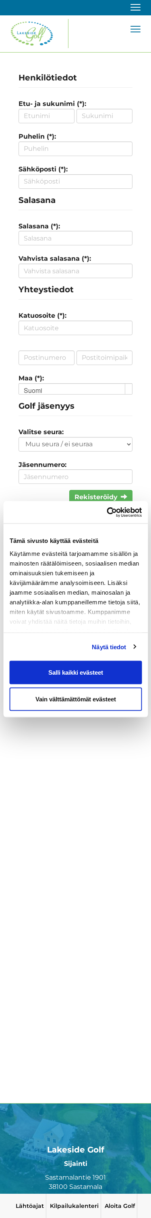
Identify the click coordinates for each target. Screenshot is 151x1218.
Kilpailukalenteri (74, 1206)
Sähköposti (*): (43, 169)
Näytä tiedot (109, 646)
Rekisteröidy (96, 497)
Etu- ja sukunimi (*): (52, 104)
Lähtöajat (30, 1206)
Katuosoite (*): (42, 315)
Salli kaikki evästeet (75, 672)
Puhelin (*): (37, 136)
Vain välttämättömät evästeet (75, 698)
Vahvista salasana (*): (55, 258)
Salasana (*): (39, 226)
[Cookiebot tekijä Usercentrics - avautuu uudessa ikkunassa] (107, 512)
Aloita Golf (120, 1206)
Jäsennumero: (42, 465)
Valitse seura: (41, 432)
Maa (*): (31, 378)
